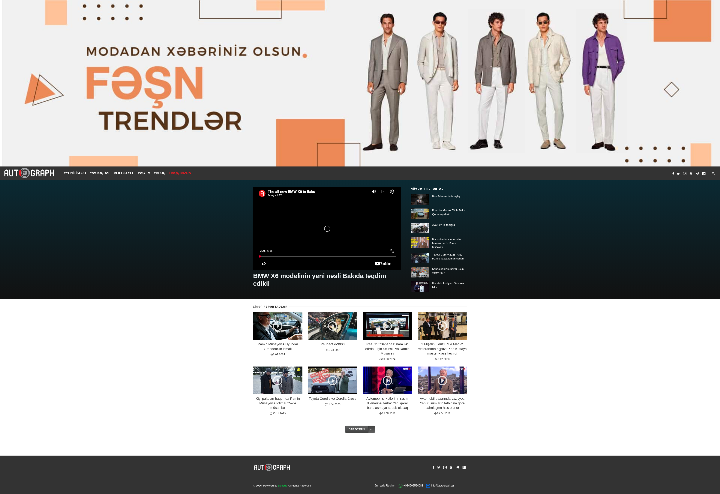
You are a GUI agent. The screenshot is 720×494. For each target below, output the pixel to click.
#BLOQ (160, 173)
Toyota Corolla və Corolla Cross (332, 398)
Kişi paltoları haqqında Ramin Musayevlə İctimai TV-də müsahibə (278, 403)
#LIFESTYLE (124, 173)
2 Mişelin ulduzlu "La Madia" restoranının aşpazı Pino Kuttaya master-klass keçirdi (442, 348)
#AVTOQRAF (100, 173)
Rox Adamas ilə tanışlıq (446, 196)
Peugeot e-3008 (333, 344)
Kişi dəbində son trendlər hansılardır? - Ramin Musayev (447, 243)
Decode (282, 485)
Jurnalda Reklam (385, 485)
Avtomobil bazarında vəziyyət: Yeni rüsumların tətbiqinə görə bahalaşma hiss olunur (442, 403)
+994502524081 (413, 485)
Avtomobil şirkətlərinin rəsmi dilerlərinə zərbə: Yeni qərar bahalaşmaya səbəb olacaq (387, 403)
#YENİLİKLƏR (75, 173)
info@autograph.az (442, 485)
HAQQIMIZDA (180, 173)
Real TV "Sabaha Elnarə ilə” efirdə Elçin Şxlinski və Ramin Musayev (387, 348)
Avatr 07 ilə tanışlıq (443, 224)
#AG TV (144, 173)
